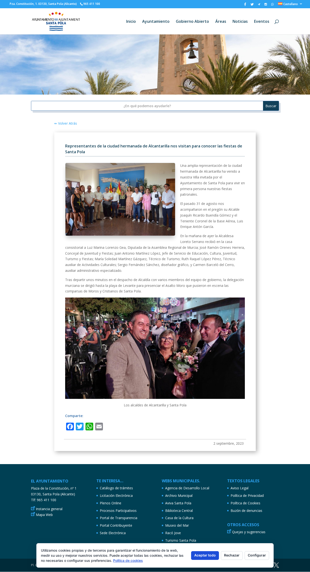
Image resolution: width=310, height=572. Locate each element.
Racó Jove (173, 533)
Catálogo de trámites (116, 488)
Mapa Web (44, 514)
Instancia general (49, 509)
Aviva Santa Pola (178, 503)
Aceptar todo (205, 555)
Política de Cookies (245, 503)
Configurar (257, 555)
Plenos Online (110, 503)
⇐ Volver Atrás (65, 123)
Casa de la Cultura (179, 518)
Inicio (131, 22)
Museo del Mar (177, 525)
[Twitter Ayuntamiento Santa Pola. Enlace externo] (252, 5)
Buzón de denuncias (246, 510)
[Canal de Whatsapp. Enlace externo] (272, 5)
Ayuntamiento (156, 22)
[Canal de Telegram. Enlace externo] (259, 5)
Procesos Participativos (118, 510)
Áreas (220, 22)
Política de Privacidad (247, 495)
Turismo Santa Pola (180, 540)
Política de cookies (128, 560)
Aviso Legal (239, 488)
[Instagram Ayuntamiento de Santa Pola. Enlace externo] (265, 5)
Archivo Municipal (179, 495)
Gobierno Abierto (192, 22)
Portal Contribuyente (116, 525)
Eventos (261, 22)
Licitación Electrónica (116, 495)
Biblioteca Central (179, 510)
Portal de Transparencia (118, 518)
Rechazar (232, 555)
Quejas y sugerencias (248, 532)
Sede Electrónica (113, 533)
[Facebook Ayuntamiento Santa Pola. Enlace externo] (245, 5)
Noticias (240, 22)
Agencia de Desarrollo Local (187, 488)
